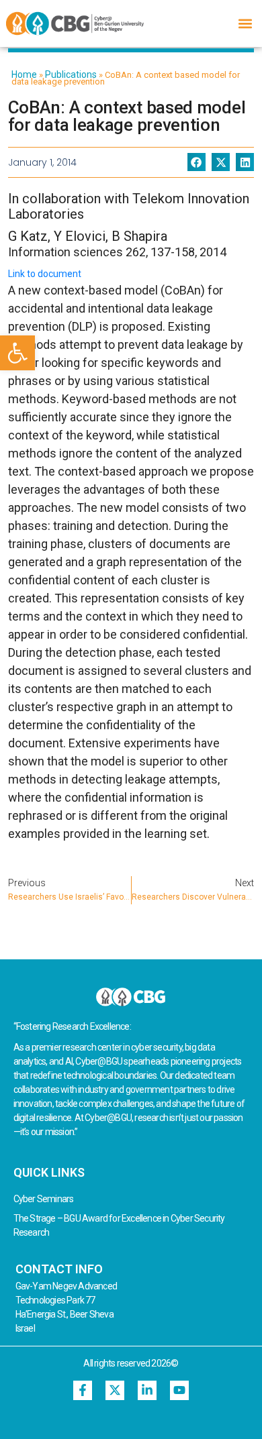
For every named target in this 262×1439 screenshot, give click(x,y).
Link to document (44, 273)
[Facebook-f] (83, 1390)
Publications (71, 74)
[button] (17, 352)
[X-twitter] (115, 1390)
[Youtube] (179, 1390)
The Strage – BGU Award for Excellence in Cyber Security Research (119, 1225)
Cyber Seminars (43, 1198)
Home (24, 74)
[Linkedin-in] (147, 1390)
